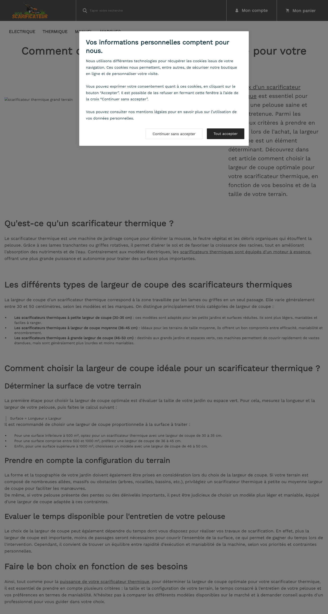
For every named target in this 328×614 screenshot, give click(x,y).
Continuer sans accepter (174, 134)
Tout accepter (226, 134)
